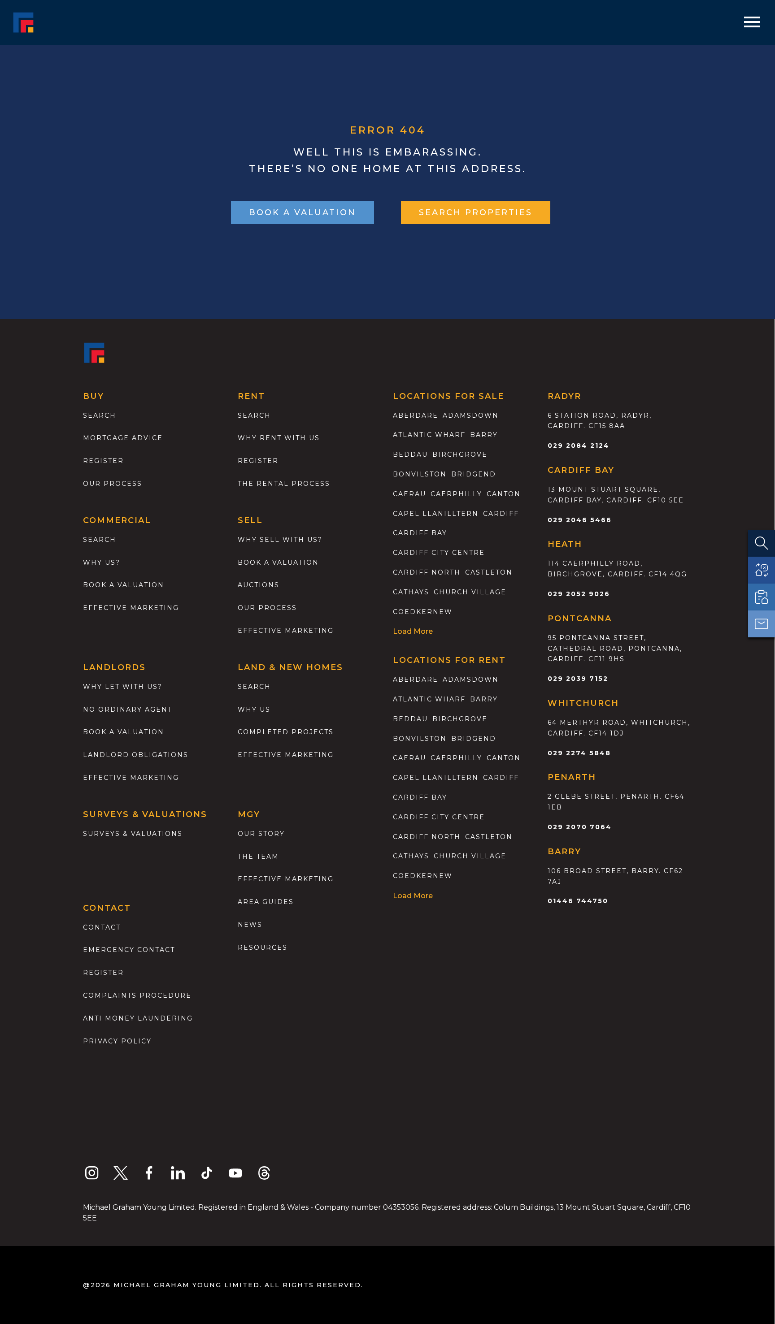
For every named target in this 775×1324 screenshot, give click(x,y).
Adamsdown (471, 415)
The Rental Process (284, 484)
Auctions (258, 585)
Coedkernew (423, 612)
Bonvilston (420, 474)
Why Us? (101, 562)
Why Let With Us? (122, 687)
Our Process (112, 484)
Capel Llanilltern (436, 514)
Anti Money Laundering (138, 1018)
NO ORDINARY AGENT (127, 709)
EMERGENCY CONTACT (129, 950)
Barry (484, 435)
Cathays (411, 592)
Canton (504, 494)
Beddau (410, 454)
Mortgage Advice (123, 438)
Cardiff (501, 514)
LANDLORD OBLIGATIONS (135, 755)
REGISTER (103, 973)
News (250, 925)
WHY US (254, 709)
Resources (262, 947)
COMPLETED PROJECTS (286, 732)
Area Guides (266, 902)
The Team (258, 856)
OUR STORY (261, 834)
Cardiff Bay (420, 533)
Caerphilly (456, 494)
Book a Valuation (278, 562)
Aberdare (415, 415)
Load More (413, 631)
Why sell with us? (280, 540)
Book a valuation (123, 585)
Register (103, 461)
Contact (102, 927)
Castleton (489, 572)
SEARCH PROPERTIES (475, 212)
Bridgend (473, 474)
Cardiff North (427, 572)
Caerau (409, 494)
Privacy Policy (117, 1041)
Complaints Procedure (137, 995)
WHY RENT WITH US (279, 438)
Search (99, 415)
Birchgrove (460, 454)
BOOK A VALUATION (302, 212)
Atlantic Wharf (429, 435)
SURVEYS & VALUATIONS (133, 834)
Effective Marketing (131, 608)
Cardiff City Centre (439, 553)
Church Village (470, 592)
